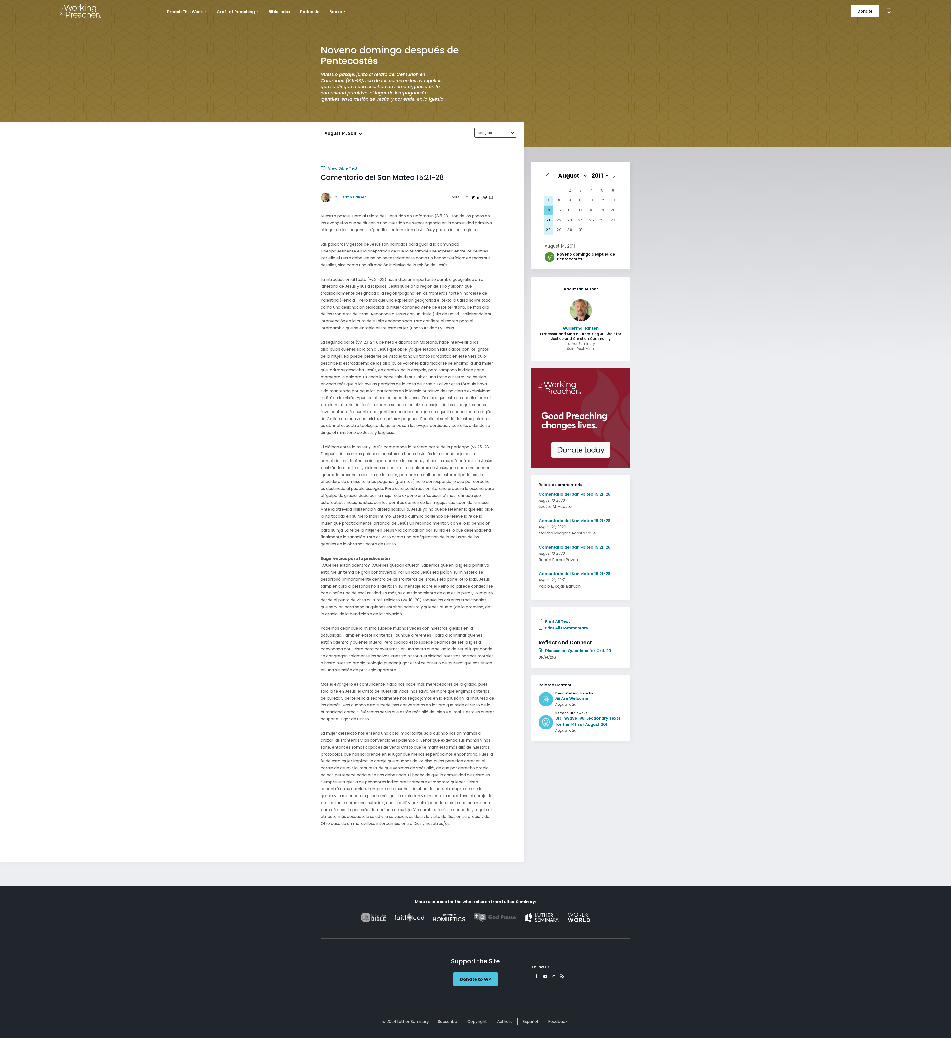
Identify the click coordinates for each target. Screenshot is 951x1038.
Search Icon (890, 11)
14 (548, 210)
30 (569, 229)
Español (530, 1021)
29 (559, 229)
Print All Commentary (566, 628)
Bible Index (279, 12)
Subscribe (447, 1021)
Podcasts (309, 12)
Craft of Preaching (236, 12)
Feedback (558, 1021)
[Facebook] (536, 976)
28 (548, 229)
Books (336, 12)
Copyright (477, 1021)
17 (581, 210)
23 (569, 220)
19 (602, 210)
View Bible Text (342, 168)
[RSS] (562, 976)
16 (570, 210)
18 (592, 210)
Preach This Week (185, 12)
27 (613, 220)
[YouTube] (545, 976)
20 (613, 210)
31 (581, 229)
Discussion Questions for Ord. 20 (577, 651)
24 (580, 220)
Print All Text (557, 621)
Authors (504, 1021)
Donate (864, 11)
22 (559, 220)
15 (559, 210)
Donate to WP (475, 979)
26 (602, 220)
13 (613, 200)
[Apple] (554, 976)
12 (602, 200)
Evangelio (484, 133)
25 (591, 220)
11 (591, 200)
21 (548, 220)
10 (581, 200)
